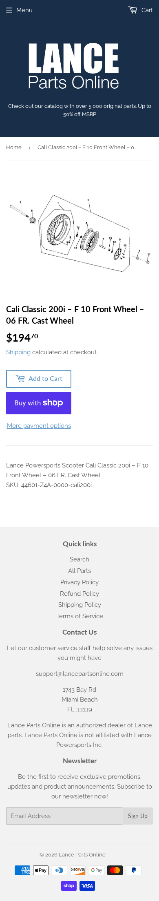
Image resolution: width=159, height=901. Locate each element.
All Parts (79, 571)
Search (79, 559)
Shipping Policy (79, 604)
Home (14, 147)
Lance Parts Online (82, 855)
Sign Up (138, 815)
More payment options (39, 425)
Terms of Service (79, 616)
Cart (146, 10)
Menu (24, 10)
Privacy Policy (79, 582)
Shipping (18, 352)
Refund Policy (79, 593)
